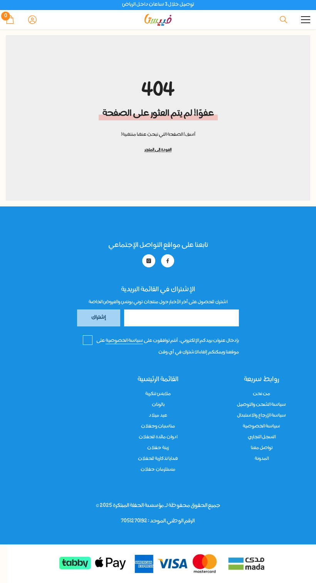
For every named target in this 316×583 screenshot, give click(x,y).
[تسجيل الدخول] (32, 19)
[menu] (305, 19)
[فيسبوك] (167, 260)
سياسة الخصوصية (124, 340)
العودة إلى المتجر (158, 150)
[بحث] (283, 19)
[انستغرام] (148, 260)
